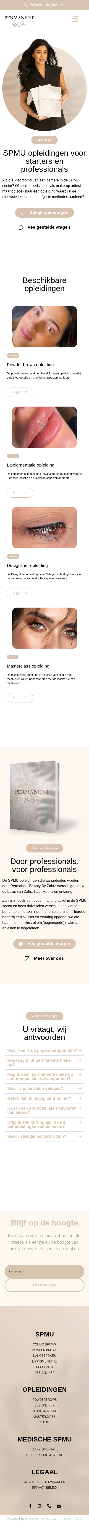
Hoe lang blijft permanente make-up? (39, 1062)
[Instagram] (40, 1506)
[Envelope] (59, 1506)
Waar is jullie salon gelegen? (35, 1088)
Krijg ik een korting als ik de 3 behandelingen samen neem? (36, 1124)
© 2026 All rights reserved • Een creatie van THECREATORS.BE (44, 1518)
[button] (44, 1051)
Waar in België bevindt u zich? (36, 1136)
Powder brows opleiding (30, 364)
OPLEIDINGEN (44, 1389)
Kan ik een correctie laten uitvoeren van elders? (42, 1110)
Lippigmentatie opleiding (31, 465)
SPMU (44, 1334)
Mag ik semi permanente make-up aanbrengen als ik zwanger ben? (40, 1076)
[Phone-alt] (49, 1506)
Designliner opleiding (27, 565)
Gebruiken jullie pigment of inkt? (39, 1098)
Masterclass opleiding (28, 666)
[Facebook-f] (30, 1506)
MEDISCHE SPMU (45, 1439)
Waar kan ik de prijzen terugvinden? (42, 1050)
